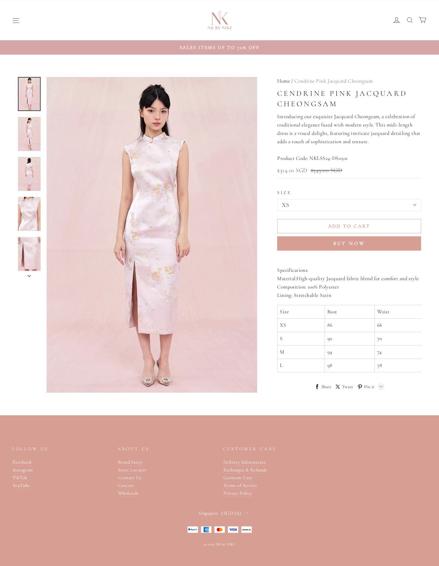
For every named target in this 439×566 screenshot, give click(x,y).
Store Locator (132, 470)
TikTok (20, 478)
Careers (126, 485)
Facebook (22, 462)
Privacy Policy (237, 493)
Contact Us (129, 478)
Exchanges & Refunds (245, 470)
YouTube (21, 485)
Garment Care (238, 478)
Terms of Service (240, 485)
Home (283, 81)
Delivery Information (244, 462)
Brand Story (130, 462)
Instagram (23, 470)
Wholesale (128, 493)
